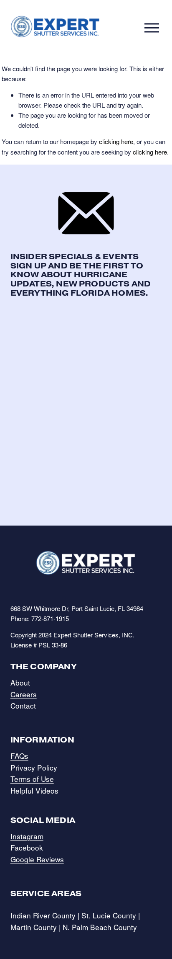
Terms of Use (32, 778)
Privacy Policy (33, 767)
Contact (23, 705)
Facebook (26, 847)
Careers (23, 694)
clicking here (116, 141)
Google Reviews (37, 859)
